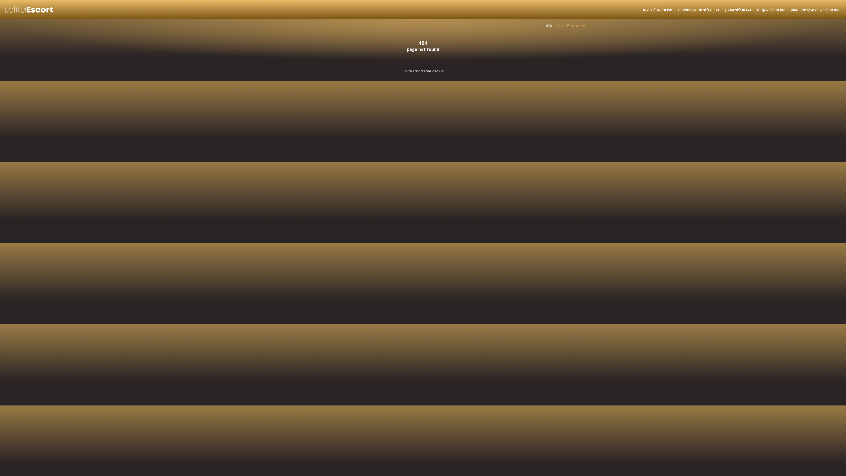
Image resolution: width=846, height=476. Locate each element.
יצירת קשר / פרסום (657, 9)
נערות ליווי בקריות (771, 9)
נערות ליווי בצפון (738, 9)
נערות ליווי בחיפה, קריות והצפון (815, 9)
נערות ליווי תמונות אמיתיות (698, 9)
